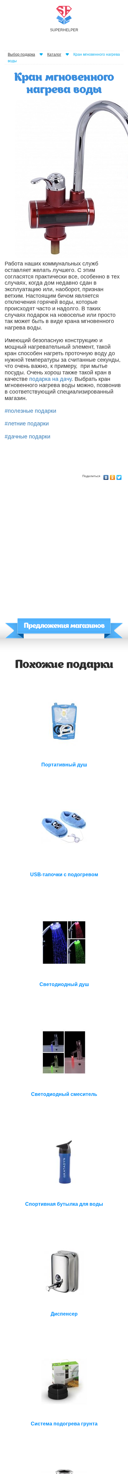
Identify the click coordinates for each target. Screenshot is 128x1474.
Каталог (54, 54)
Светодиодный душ (64, 984)
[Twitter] (119, 475)
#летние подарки (27, 423)
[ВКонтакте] (106, 475)
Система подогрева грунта (64, 1423)
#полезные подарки (30, 411)
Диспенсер (64, 1314)
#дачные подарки (27, 436)
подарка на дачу (50, 379)
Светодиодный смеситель (64, 1094)
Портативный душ (64, 764)
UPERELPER (64, 30)
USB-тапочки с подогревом (64, 874)
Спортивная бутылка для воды (64, 1204)
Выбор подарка (21, 54)
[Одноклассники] (112, 475)
